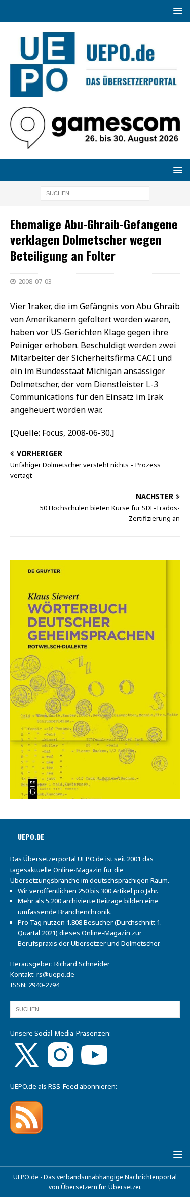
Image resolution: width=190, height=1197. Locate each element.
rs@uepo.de (55, 974)
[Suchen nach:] (95, 192)
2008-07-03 (35, 281)
